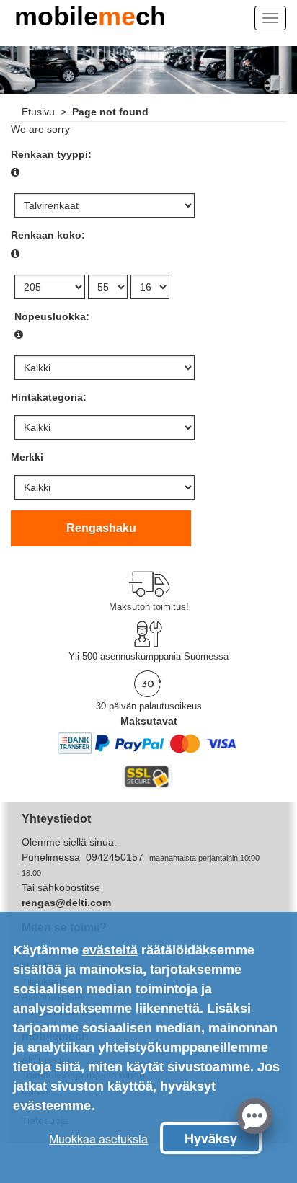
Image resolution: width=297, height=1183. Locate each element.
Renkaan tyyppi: (51, 154)
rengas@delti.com (66, 902)
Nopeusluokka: (51, 316)
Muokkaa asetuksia (98, 1138)
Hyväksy (211, 1138)
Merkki (27, 457)
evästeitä (110, 950)
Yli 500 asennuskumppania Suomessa (148, 656)
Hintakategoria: (49, 397)
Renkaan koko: (48, 235)
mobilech (90, 20)
